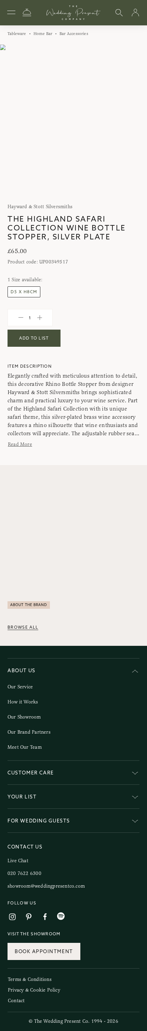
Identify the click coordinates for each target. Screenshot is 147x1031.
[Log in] (135, 13)
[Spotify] (61, 916)
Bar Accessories (73, 33)
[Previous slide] (12, 121)
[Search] (119, 13)
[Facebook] (45, 917)
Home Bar (43, 33)
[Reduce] (21, 318)
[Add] (40, 318)
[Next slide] (135, 121)
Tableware (17, 33)
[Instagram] (12, 917)
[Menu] (11, 12)
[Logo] (73, 12)
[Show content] (135, 774)
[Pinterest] (29, 917)
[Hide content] (135, 672)
